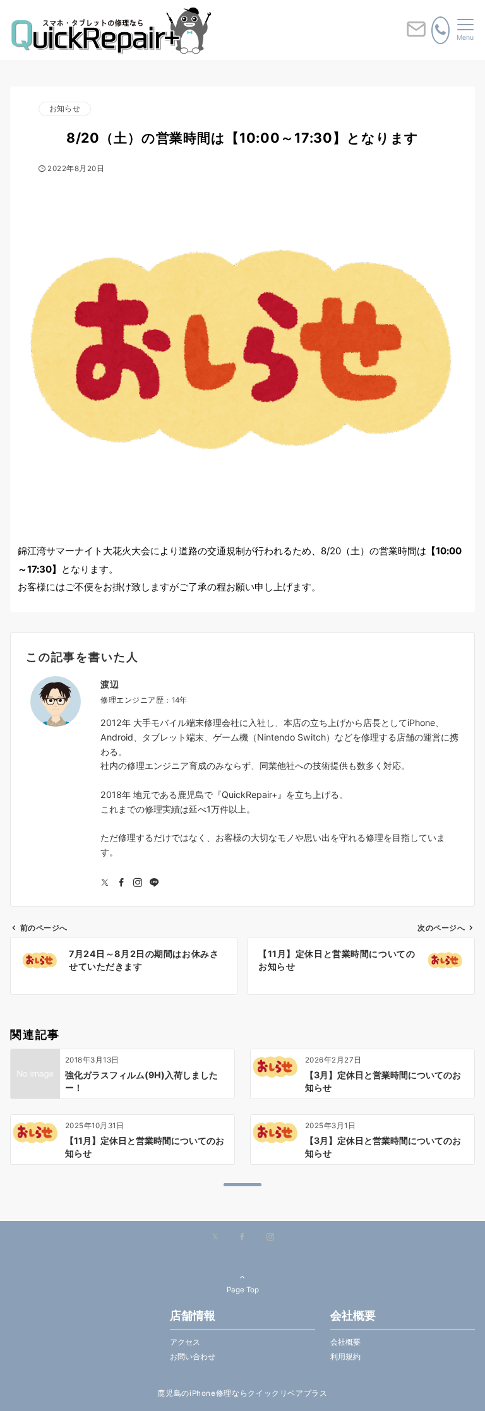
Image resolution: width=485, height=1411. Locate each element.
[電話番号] (440, 30)
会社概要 (345, 1342)
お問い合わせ (192, 1356)
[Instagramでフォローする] (137, 883)
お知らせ (64, 108)
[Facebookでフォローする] (121, 883)
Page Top (243, 1289)
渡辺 (109, 684)
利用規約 (345, 1356)
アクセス (185, 1342)
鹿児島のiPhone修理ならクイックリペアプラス (242, 1393)
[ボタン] (416, 34)
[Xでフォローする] (215, 1237)
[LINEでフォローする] (154, 883)
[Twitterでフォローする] (104, 883)
